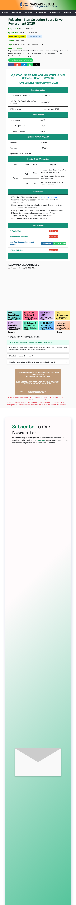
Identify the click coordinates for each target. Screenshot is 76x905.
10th (41, 44)
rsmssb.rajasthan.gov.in (47, 197)
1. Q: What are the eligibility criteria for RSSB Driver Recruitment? (30, 342)
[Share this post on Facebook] (11, 64)
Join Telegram (47, 243)
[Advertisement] (38, 289)
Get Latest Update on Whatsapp (21, 60)
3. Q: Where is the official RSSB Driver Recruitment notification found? (32, 362)
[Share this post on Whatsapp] (30, 64)
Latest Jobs (17, 13)
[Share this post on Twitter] (36, 64)
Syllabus (68, 13)
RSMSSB (35, 44)
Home (5, 13)
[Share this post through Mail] (17, 64)
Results (29, 13)
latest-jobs (17, 44)
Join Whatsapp (59, 243)
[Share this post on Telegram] (24, 64)
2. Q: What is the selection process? (21, 356)
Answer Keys (55, 13)
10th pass (26, 44)
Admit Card (41, 13)
